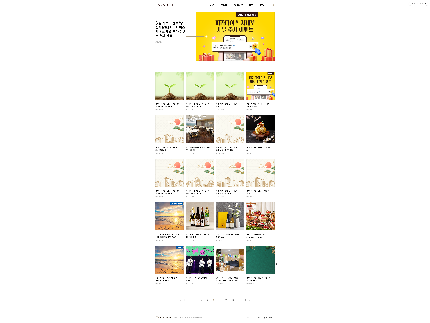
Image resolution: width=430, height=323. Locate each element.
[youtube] (252, 318)
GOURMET (238, 5)
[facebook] (255, 318)
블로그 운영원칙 (269, 318)
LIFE (251, 5)
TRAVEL (224, 5)
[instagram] (248, 318)
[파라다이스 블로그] (165, 5)
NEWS (262, 5)
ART (212, 5)
